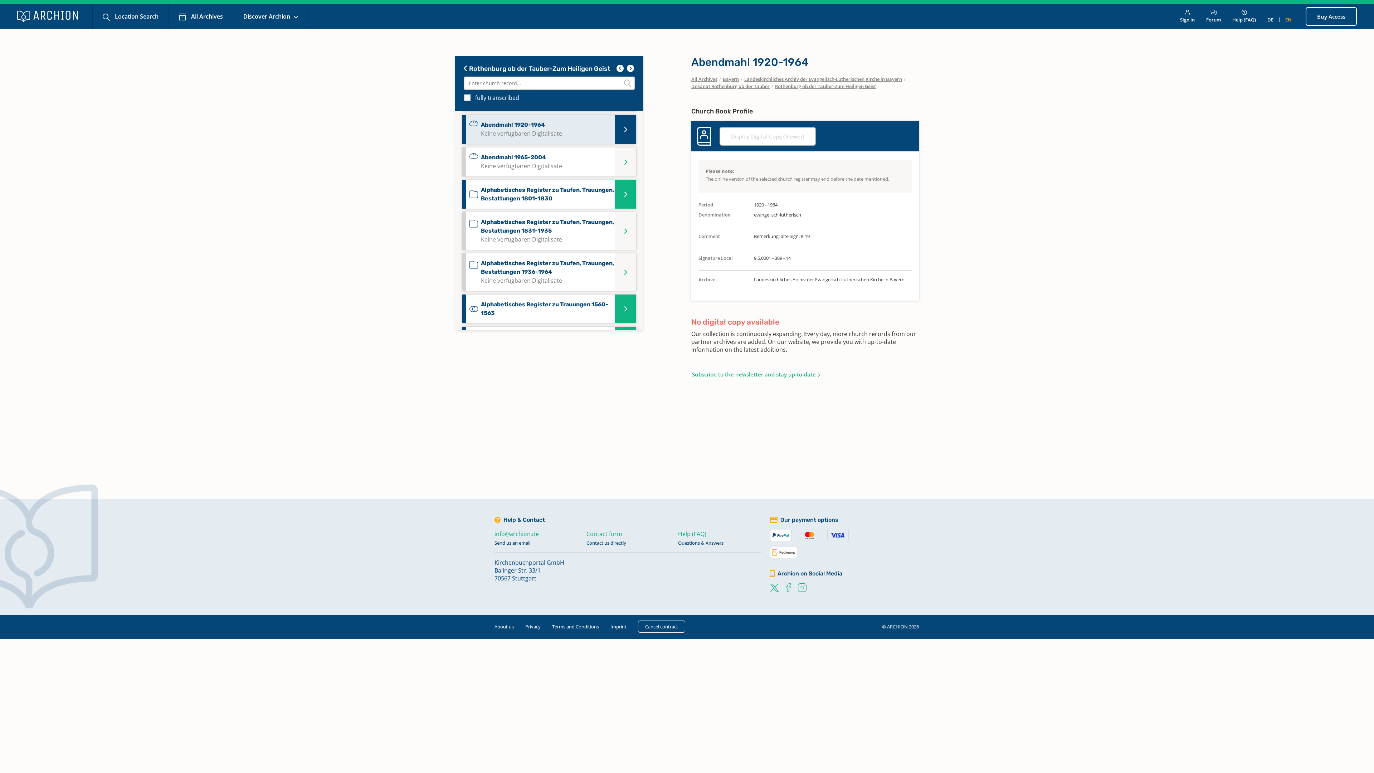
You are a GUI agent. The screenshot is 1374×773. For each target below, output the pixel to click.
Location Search (136, 16)
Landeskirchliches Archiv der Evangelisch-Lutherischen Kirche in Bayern (823, 79)
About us (504, 626)
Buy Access (1331, 16)
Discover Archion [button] (267, 16)
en (1288, 19)
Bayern (731, 79)
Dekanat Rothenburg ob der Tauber (730, 86)
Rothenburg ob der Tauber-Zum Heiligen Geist (539, 69)
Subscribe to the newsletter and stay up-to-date (754, 374)
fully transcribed (497, 98)
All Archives (206, 16)
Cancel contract (661, 626)
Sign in (1187, 19)
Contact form (604, 534)
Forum (1213, 19)
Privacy (533, 626)
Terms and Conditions (575, 626)
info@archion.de (516, 534)
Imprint (618, 626)
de (1270, 19)
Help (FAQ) (1244, 19)
